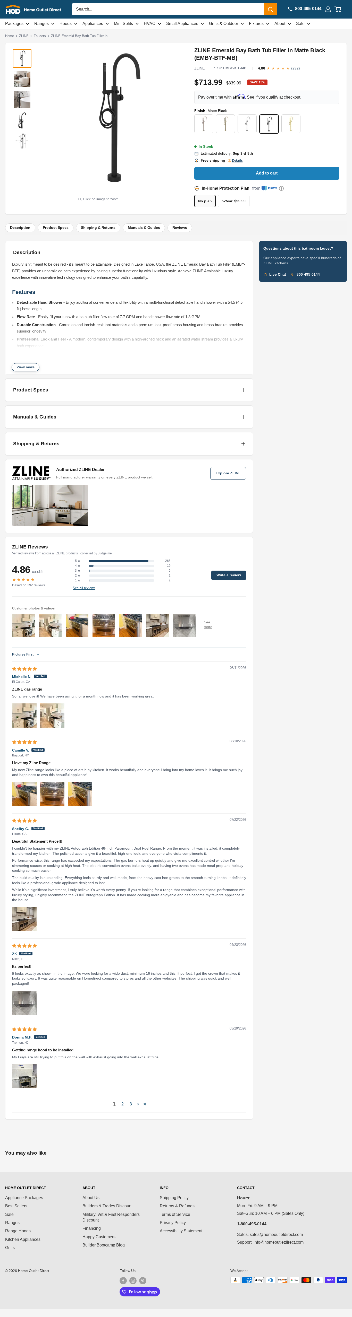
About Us (90, 1198)
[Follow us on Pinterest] (142, 1280)
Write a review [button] (228, 575)
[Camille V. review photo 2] (52, 794)
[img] (24, 669)
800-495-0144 (308, 274)
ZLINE (24, 36)
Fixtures (256, 23)
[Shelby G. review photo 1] (24, 919)
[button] (138, 1104)
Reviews (179, 228)
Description (20, 228)
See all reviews (84, 588)
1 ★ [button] (77, 580)
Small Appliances (182, 23)
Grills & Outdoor (223, 23)
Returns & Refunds (177, 1206)
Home (9, 36)
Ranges (41, 23)
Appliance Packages (24, 1198)
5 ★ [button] (77, 561)
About (279, 23)
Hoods (66, 23)
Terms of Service (175, 1214)
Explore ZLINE (228, 473)
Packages (14, 23)
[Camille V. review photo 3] (80, 794)
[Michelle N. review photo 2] (52, 715)
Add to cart (267, 173)
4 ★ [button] (77, 566)
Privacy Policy (173, 1222)
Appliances (92, 23)
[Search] (270, 9)
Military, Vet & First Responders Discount (111, 1217)
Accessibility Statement (181, 1231)
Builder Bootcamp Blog (103, 1245)
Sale (300, 23)
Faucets (40, 36)
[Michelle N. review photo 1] (24, 715)
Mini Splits (123, 23)
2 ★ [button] (77, 575)
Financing (91, 1228)
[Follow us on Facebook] (123, 1280)
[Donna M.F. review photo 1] (24, 1076)
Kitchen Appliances (22, 1239)
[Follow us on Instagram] (133, 1280)
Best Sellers (16, 1206)
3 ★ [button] (77, 570)
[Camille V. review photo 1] (24, 794)
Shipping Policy (174, 1198)
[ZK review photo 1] (24, 1002)
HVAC (149, 23)
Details (237, 160)
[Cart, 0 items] (341, 9)
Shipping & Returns (98, 228)
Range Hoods (18, 1231)
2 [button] (122, 1104)
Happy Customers (98, 1237)
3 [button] (131, 1104)
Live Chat (277, 274)
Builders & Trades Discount (107, 1206)
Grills (10, 1247)
